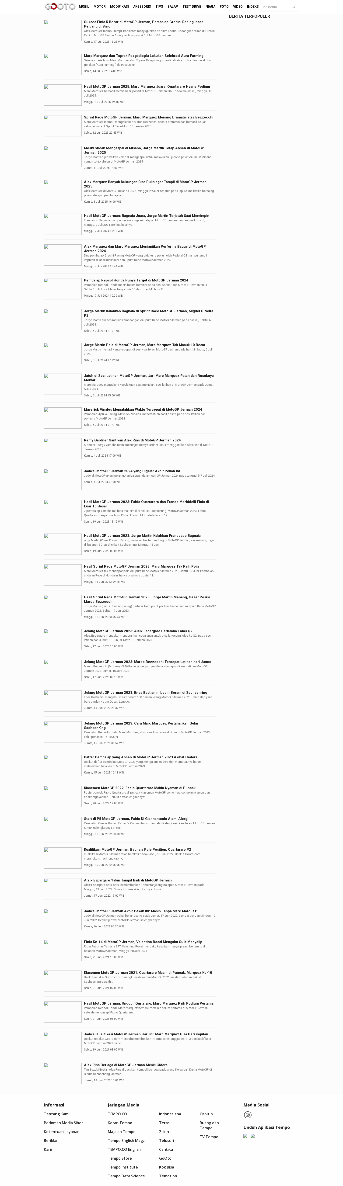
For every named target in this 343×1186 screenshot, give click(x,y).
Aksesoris (142, 6)
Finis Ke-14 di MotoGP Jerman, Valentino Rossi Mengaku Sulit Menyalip (143, 942)
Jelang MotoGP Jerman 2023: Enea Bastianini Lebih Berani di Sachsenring (145, 692)
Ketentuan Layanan (62, 1131)
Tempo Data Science (126, 1176)
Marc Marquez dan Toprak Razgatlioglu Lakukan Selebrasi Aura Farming (143, 56)
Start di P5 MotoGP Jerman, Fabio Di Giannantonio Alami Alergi (136, 819)
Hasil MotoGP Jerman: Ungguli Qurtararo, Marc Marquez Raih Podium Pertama (149, 1003)
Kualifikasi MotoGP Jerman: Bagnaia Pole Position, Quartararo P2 (137, 849)
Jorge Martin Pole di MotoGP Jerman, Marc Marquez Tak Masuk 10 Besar (144, 345)
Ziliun (164, 1131)
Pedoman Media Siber (63, 1122)
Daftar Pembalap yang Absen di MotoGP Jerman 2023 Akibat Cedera (140, 757)
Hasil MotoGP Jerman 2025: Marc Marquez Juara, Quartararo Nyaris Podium (147, 86)
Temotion (168, 1176)
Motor (100, 6)
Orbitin (206, 1114)
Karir (48, 1149)
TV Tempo (209, 1136)
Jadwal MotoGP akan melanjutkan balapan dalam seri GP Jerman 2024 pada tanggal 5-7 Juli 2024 (149, 475)
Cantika (166, 1149)
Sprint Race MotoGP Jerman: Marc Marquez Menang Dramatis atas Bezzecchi (148, 117)
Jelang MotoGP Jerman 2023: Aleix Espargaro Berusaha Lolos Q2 (138, 631)
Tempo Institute (123, 1167)
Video (238, 6)
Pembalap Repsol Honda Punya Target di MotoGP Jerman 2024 (136, 280)
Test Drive (191, 6)
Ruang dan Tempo (209, 1125)
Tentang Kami (56, 1114)
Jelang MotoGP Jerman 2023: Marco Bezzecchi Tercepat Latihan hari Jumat (147, 662)
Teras (164, 1122)
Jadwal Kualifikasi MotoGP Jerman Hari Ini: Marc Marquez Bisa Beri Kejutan (146, 1034)
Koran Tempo (120, 1122)
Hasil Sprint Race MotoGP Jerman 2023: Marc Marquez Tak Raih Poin (141, 566)
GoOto (165, 1158)
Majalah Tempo (122, 1131)
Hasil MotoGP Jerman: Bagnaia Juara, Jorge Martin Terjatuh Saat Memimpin (146, 216)
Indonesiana (170, 1114)
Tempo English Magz (126, 1140)
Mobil (84, 6)
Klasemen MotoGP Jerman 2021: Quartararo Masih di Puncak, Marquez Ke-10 (148, 973)
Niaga (210, 6)
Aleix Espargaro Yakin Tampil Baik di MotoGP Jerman (128, 880)
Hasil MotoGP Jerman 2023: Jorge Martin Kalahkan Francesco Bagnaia (142, 536)
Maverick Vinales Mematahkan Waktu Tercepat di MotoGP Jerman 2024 (143, 409)
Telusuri (166, 1140)
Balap (173, 6)
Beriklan (51, 1140)
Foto (224, 6)
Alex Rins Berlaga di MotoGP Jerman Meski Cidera (126, 1065)
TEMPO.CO (117, 1114)
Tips (159, 6)
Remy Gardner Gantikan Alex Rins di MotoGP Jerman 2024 (132, 440)
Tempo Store (120, 1158)
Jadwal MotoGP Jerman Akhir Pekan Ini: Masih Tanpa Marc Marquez (140, 911)
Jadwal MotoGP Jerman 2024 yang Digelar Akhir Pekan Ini (132, 471)
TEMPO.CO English (124, 1149)
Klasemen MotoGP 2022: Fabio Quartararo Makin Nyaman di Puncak (140, 788)
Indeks (253, 6)
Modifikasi (119, 6)
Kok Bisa (166, 1167)
